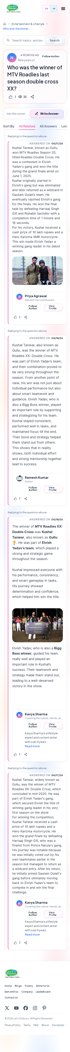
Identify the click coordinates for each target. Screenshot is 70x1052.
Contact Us (11, 997)
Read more (32, 746)
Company (27, 991)
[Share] (32, 96)
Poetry (29, 985)
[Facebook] (25, 1008)
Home (8, 985)
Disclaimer (58, 1025)
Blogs (18, 985)
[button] (35, 113)
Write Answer (49, 113)
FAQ (36, 1025)
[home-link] (4, 23)
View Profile (53, 307)
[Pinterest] (44, 1008)
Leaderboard (43, 991)
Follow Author (51, 56)
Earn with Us (11, 991)
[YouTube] (16, 1008)
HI (54, 8)
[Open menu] (63, 9)
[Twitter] (7, 1008)
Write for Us (43, 985)
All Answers (48, 126)
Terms (27, 1025)
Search (55, 40)
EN (46, 8)
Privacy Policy (12, 1025)
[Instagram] (35, 1008)
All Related (27, 126)
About (45, 1025)
